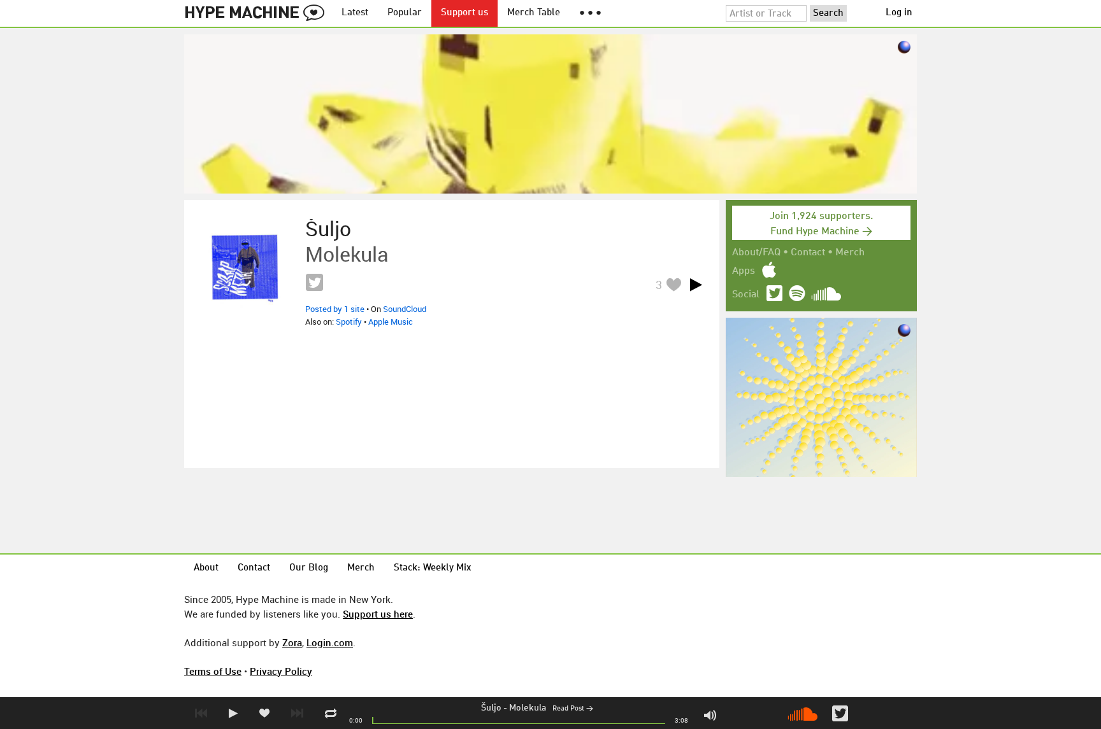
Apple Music (390, 321)
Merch (850, 253)
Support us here (378, 613)
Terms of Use (212, 671)
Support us (464, 13)
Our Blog (308, 568)
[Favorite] (673, 284)
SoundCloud (404, 309)
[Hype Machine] (258, 13)
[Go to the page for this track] (244, 267)
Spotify (349, 321)
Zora (292, 642)
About (206, 568)
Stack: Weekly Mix (432, 568)
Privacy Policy (281, 671)
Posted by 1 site (334, 309)
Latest (355, 13)
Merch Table (533, 13)
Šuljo (491, 708)
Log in (899, 13)
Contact (808, 253)
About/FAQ (756, 253)
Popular (404, 13)
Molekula (527, 708)
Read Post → (572, 708)
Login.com (329, 642)
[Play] (696, 284)
